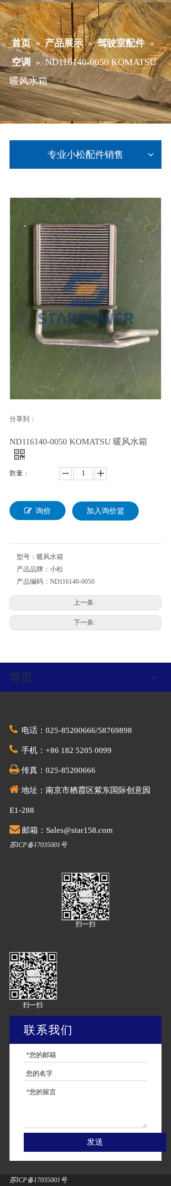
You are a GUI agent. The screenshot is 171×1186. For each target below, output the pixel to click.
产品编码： (33, 581)
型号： (27, 556)
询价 (43, 511)
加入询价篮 (105, 511)
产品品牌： (33, 569)
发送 (95, 1142)
